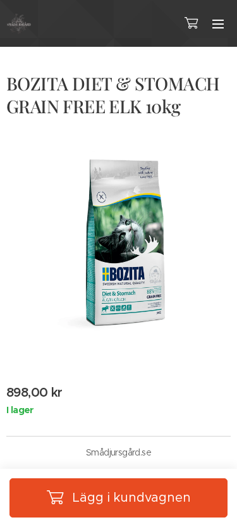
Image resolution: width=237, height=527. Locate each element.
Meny (218, 23)
